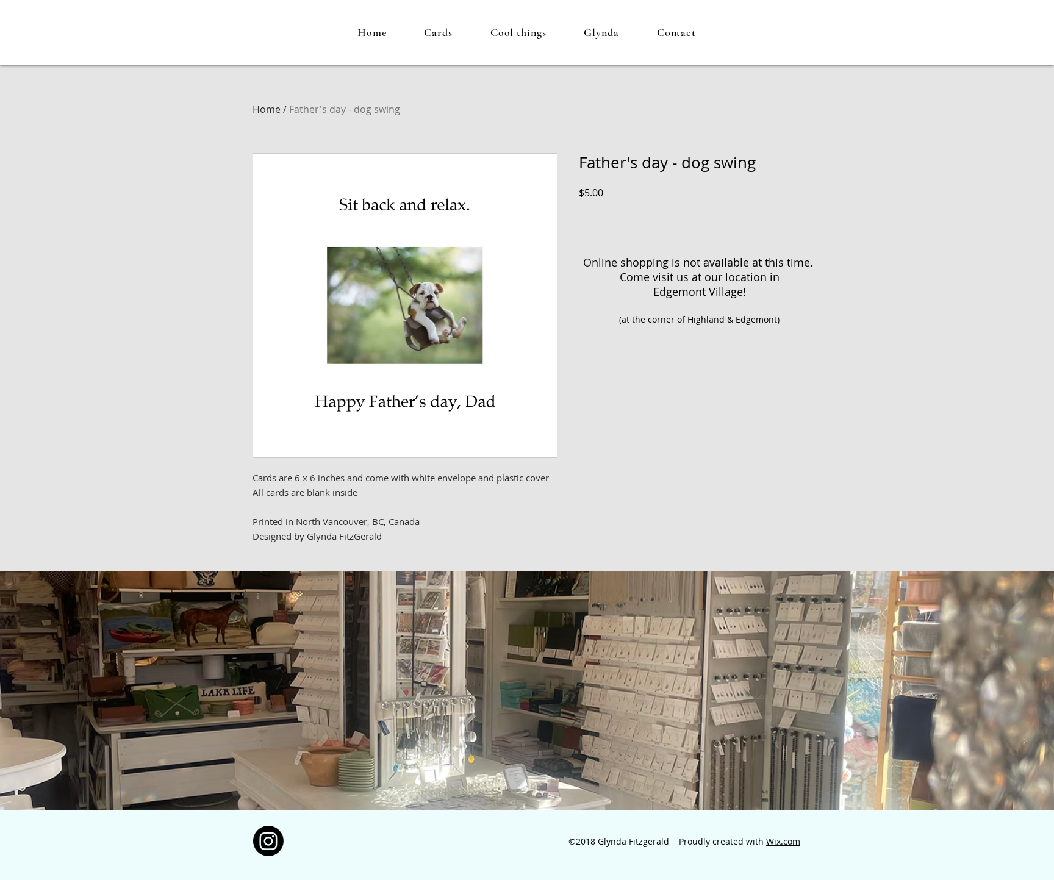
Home (267, 109)
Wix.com (783, 841)
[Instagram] (268, 841)
